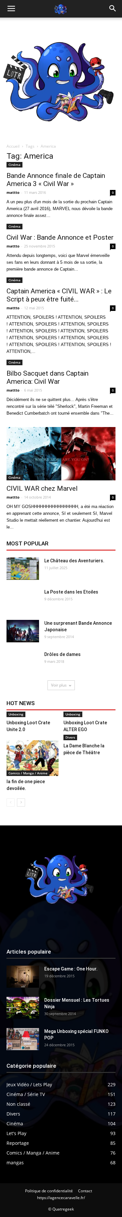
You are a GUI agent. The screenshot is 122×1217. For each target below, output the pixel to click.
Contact (85, 1191)
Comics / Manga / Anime (27, 773)
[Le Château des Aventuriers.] (23, 568)
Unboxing (15, 714)
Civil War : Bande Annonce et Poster (60, 237)
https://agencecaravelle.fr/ (61, 1197)
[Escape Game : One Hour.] (23, 977)
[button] (113, 9)
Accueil (13, 146)
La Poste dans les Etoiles (71, 592)
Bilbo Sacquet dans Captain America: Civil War (47, 377)
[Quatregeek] (61, 79)
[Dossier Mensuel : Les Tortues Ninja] (23, 1008)
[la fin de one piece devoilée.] (33, 758)
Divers (70, 737)
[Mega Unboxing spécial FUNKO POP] (23, 1039)
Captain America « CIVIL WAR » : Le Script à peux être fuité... (59, 295)
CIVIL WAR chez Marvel (42, 488)
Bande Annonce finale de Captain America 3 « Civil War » (56, 180)
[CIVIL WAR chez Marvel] (61, 453)
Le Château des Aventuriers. (74, 560)
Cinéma (14, 164)
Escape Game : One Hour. (71, 968)
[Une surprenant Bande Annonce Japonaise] (23, 631)
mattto (13, 192)
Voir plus (59, 685)
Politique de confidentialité (49, 1191)
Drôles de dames (62, 654)
